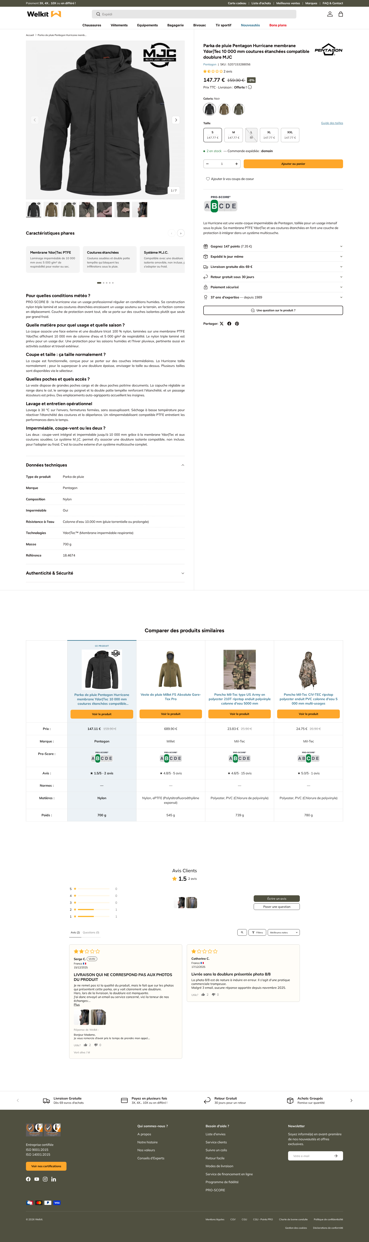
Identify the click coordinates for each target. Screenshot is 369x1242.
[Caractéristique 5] (113, 283)
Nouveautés (250, 25)
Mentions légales (215, 1219)
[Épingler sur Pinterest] (237, 323)
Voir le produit (101, 714)
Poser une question (276, 907)
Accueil (30, 35)
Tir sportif (223, 25)
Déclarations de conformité (328, 1227)
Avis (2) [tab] (75, 932)
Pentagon (209, 64)
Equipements (147, 25)
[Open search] (242, 932)
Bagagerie (175, 25)
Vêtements (119, 25)
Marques (311, 3)
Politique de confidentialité (328, 1219)
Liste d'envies (215, 1134)
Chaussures (91, 25)
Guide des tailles (332, 123)
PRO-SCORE (215, 1190)
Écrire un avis (276, 898)
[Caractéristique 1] (99, 283)
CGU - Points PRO (263, 1219)
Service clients (216, 1142)
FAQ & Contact (333, 3)
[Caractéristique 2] (103, 283)
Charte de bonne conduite (293, 1219)
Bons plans (278, 25)
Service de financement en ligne (229, 1174)
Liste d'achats (261, 3)
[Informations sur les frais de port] (249, 87)
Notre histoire (147, 1142)
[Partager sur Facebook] (229, 323)
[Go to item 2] (191, 902)
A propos (144, 1134)
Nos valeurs (146, 1150)
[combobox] (194, 14)
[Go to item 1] (179, 902)
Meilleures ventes (288, 3)
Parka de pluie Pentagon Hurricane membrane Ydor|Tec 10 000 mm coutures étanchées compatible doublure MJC (62, 35)
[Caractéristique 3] (106, 283)
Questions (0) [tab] (91, 932)
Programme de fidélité (222, 1182)
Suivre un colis (216, 1150)
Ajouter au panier (293, 164)
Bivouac (199, 25)
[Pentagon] (328, 50)
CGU (244, 1219)
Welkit (38, 1219)
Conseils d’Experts (150, 1158)
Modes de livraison (219, 1166)
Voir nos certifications (46, 1166)
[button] (341, 14)
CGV (233, 1219)
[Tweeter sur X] (221, 323)
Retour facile (215, 1158)
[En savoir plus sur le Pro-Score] (220, 204)
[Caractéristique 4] (110, 283)
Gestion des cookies (296, 1227)
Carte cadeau (237, 3)
